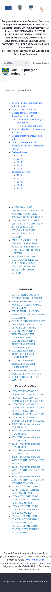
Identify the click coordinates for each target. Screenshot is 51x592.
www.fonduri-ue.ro (34, 559)
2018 (19, 162)
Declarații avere (19, 152)
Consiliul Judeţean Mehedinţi (32, 581)
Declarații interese (20, 171)
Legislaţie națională (32, 125)
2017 (19, 158)
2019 (19, 165)
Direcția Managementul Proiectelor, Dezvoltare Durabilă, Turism (28, 145)
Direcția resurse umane (23, 109)
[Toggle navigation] (5, 77)
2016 (19, 155)
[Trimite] (26, 63)
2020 (19, 168)
